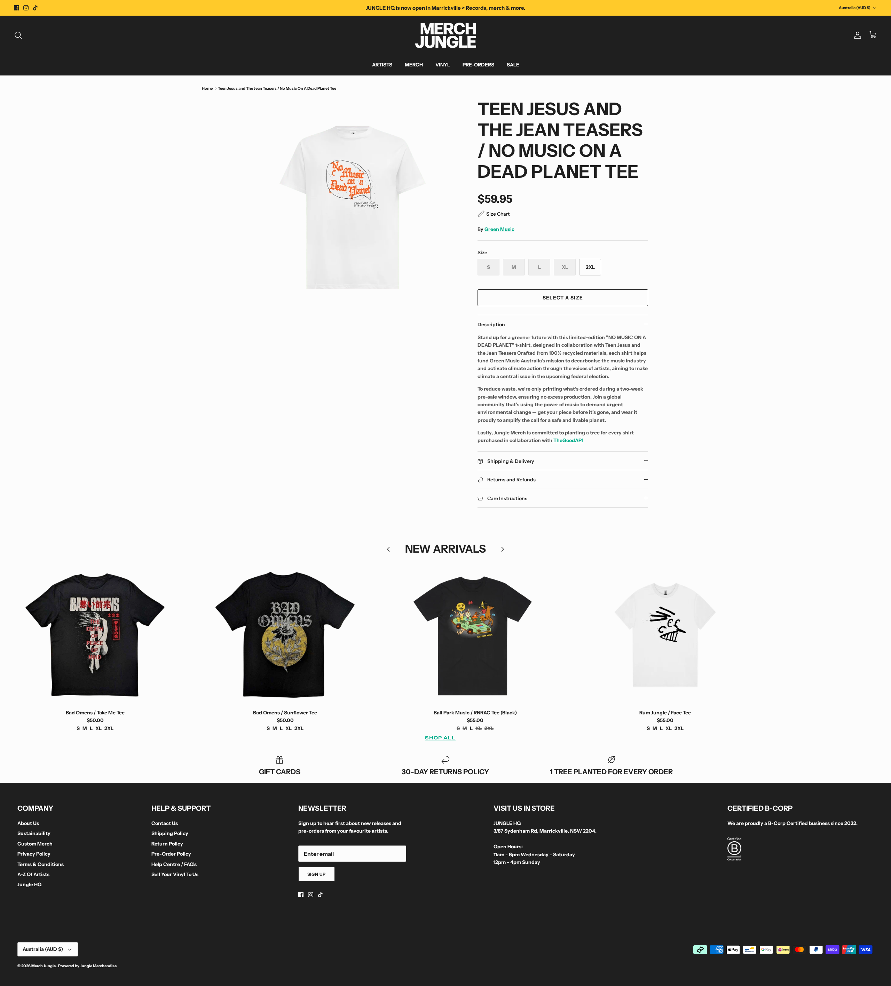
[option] (352, 208)
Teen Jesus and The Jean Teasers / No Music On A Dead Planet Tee (277, 88)
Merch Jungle (43, 965)
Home (207, 88)
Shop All (440, 737)
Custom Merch (35, 844)
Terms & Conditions (40, 864)
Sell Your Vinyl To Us (174, 874)
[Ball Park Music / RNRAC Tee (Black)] (475, 634)
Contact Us (164, 823)
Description (491, 324)
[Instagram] (26, 7)
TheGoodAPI (568, 440)
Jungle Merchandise (98, 965)
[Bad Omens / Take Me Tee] (95, 634)
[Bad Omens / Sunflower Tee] (285, 634)
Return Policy (167, 844)
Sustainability (33, 833)
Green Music (499, 229)
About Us (28, 823)
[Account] (856, 35)
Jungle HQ (29, 884)
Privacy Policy (33, 854)
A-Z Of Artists (33, 874)
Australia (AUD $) (854, 7)
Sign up (316, 874)
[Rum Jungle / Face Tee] (665, 634)
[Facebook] (16, 7)
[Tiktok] (35, 7)
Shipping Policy (169, 833)
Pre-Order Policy (171, 854)
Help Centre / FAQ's (174, 864)
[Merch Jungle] (445, 35)
